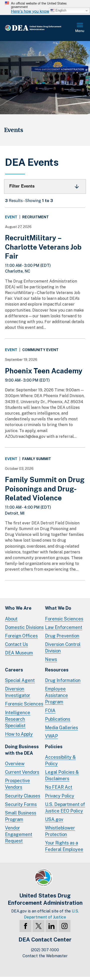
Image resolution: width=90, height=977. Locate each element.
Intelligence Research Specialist (17, 719)
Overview (14, 763)
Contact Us (16, 644)
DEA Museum (19, 652)
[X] (38, 926)
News (51, 659)
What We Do (58, 608)
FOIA (50, 710)
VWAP (51, 736)
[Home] (40, 28)
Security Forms (21, 804)
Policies (53, 746)
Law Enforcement (63, 627)
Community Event (40, 350)
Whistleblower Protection (60, 831)
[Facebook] (26, 926)
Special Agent (20, 680)
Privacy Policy (59, 795)
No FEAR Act (58, 787)
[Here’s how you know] (45, 7)
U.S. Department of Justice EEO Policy (65, 807)
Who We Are (18, 608)
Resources (56, 669)
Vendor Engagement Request (18, 834)
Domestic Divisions (24, 627)
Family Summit (36, 459)
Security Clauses (22, 795)
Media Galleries (61, 727)
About (11, 618)
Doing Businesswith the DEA (22, 750)
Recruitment (35, 217)
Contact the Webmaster (45, 955)
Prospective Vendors (17, 784)
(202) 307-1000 (45, 949)
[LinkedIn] (52, 926)
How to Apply (19, 734)
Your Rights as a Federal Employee (64, 846)
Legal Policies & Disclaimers (62, 775)
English (60, 10)
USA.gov (54, 819)
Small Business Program (20, 816)
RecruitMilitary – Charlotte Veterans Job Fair (43, 247)
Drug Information (62, 680)
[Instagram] (64, 926)
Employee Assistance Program (56, 695)
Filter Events (21, 186)
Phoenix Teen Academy (43, 371)
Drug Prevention (62, 635)
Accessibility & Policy (60, 760)
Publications (57, 719)
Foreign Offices (21, 635)
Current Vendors (22, 772)
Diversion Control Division (62, 647)
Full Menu (80, 28)
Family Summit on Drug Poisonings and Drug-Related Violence (44, 488)
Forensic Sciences (64, 618)
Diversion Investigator (17, 692)
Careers (14, 669)
